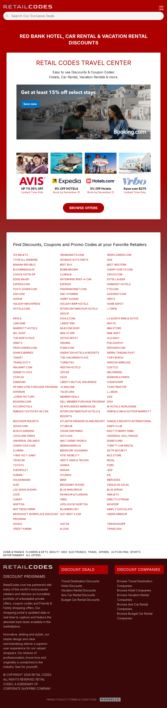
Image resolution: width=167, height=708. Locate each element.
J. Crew (112, 308)
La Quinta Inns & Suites (122, 318)
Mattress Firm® (24, 509)
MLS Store (114, 455)
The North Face (24, 338)
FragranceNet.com (73, 289)
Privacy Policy (57, 699)
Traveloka (114, 528)
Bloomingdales (24, 269)
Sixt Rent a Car (70, 514)
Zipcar (64, 372)
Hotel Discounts (71, 586)
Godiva (17, 298)
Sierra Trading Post (121, 352)
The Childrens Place (74, 357)
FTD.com (112, 289)
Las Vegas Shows (25, 489)
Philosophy (115, 342)
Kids (64, 552)
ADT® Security (117, 450)
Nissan (64, 470)
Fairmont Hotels (119, 284)
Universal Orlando (26, 440)
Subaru (18, 474)
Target (18, 357)
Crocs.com (114, 274)
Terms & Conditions (83, 699)
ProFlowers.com (25, 347)
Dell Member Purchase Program (82, 401)
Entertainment (13, 555)
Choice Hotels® (24, 274)
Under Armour (117, 514)
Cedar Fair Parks (71, 430)
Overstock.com (24, 445)
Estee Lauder (116, 279)
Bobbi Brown (69, 269)
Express (65, 284)
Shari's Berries (23, 352)
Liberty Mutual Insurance (78, 382)
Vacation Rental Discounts (78, 590)
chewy (17, 499)
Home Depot (115, 303)
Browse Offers (83, 208)
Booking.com (22, 401)
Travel (92, 552)
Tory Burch (115, 357)
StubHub (66, 426)
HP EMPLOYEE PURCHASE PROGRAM (35, 386)
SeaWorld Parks (118, 377)
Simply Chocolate (119, 509)
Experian (19, 391)
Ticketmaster (116, 386)
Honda (64, 465)
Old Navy (113, 338)
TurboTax (67, 362)
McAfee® (113, 504)
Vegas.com (20, 426)
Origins (65, 342)
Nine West (114, 333)
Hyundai (65, 474)
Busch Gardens (23, 430)
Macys (111, 323)
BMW (63, 479)
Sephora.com (116, 347)
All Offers (33, 555)
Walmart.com (22, 367)
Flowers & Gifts (37, 552)
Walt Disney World (73, 440)
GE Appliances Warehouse (78, 406)
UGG (109, 396)
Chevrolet (20, 470)
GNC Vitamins (69, 294)
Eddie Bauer (21, 279)
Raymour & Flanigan (74, 494)
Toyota (18, 465)
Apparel (104, 552)
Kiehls (17, 318)
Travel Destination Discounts (80, 581)
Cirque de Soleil (118, 484)
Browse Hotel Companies (134, 590)
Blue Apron (115, 489)
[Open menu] (161, 8)
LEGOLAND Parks (24, 435)
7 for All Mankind (25, 259)
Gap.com (19, 294)
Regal (111, 460)
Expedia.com (21, 284)
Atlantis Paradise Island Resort (82, 421)
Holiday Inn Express (26, 303)
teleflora (67, 391)
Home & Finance (13, 552)
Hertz (111, 298)
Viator (64, 523)
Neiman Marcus (70, 445)
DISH (110, 401)
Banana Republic (24, 264)
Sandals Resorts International (129, 421)
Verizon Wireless (119, 362)
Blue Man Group (71, 489)
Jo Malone (67, 386)
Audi (16, 484)
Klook (64, 528)
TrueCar (19, 460)
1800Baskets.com (72, 254)
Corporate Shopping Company (27, 688)
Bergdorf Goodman (74, 450)
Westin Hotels (70, 367)
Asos (63, 377)
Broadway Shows (72, 484)
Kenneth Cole (22, 372)
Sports (135, 552)
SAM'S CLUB (114, 426)
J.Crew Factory (24, 396)
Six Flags (66, 435)
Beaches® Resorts (26, 421)
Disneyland (115, 440)
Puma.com (67, 347)
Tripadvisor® (116, 523)
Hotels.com (21, 308)
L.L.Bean (112, 391)
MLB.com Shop (70, 328)
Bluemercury (69, 509)
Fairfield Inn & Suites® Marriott (129, 411)
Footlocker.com (25, 289)
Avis (109, 259)
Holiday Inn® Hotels (74, 303)
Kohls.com (67, 318)
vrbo (63, 499)
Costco (112, 367)
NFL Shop (19, 333)
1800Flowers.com (119, 254)
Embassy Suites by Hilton (30, 411)
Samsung (19, 382)
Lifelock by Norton (74, 504)
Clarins (18, 450)
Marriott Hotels (25, 328)
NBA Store (114, 328)
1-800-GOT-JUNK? (24, 455)
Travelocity (21, 362)
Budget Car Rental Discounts (80, 599)
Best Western (116, 264)
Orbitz (17, 342)
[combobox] (84, 15)
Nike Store (67, 333)
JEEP (110, 470)
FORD (110, 465)
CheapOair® (115, 382)
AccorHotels (22, 406)
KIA (109, 474)
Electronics (77, 552)
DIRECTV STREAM (118, 499)
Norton (18, 504)
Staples (18, 377)
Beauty (55, 552)
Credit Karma (22, 528)
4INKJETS (113, 494)
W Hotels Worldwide (121, 406)
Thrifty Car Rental (120, 445)
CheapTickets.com (120, 269)
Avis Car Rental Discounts (78, 595)
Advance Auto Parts (74, 259)
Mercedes (113, 479)
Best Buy (66, 264)
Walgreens (114, 372)
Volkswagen (21, 479)
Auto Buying (120, 552)
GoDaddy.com (116, 294)
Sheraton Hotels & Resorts (79, 352)
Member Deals (69, 396)
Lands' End (67, 323)
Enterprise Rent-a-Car (75, 279)
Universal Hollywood (122, 435)
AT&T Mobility (69, 455)
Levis (16, 494)
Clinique (66, 274)
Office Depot (69, 338)
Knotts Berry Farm (120, 430)
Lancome (19, 323)
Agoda (17, 523)
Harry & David (69, 298)
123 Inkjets (20, 254)
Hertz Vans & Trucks (74, 460)
